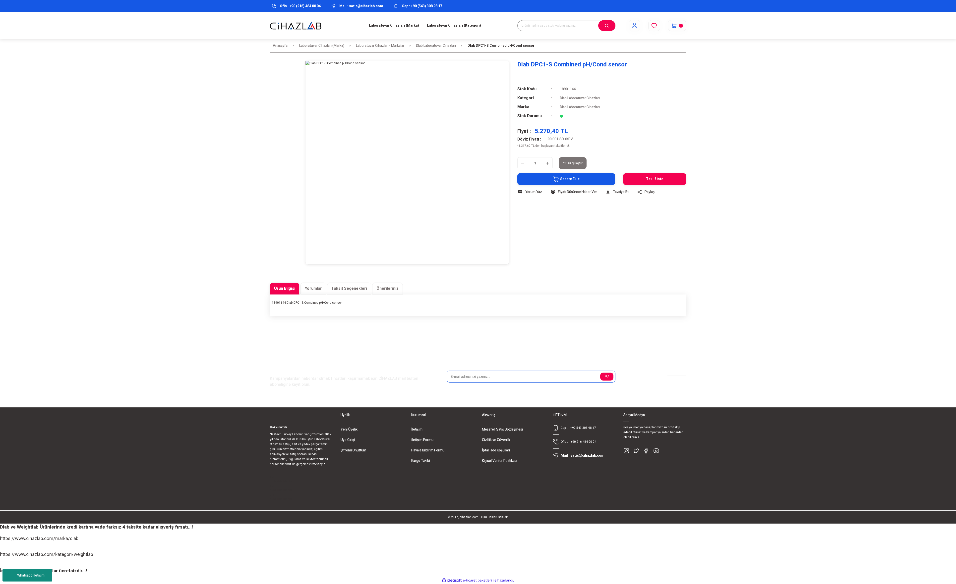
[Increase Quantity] (547, 163)
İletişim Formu (422, 439)
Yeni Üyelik (349, 429)
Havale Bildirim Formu (427, 450)
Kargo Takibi (420, 460)
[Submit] (606, 377)
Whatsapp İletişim (31, 575)
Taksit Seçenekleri (349, 289)
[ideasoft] (452, 580)
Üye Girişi (348, 439)
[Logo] (295, 25)
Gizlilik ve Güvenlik (496, 439)
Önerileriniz (387, 289)
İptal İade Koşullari (496, 450)
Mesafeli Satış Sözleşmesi (502, 429)
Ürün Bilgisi (284, 289)
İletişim (416, 429)
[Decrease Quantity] (523, 163)
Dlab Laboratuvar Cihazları (580, 98)
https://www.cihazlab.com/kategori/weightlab (46, 554)
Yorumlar (313, 289)
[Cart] (677, 25)
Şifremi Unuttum (353, 450)
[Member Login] (634, 25)
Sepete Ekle (570, 179)
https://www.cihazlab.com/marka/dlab (39, 538)
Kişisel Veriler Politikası (499, 460)
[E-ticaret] (477, 580)
